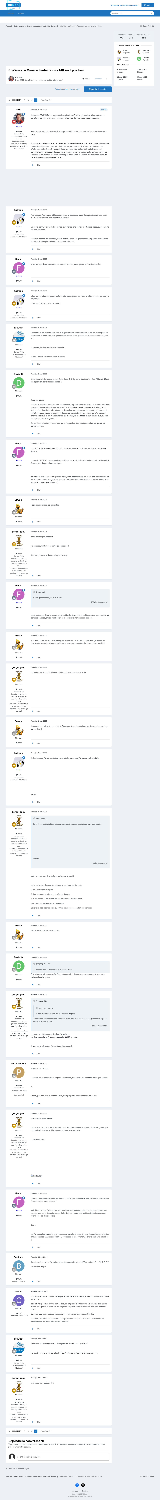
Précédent (17, 100)
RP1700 (18, 327)
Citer (38, 165)
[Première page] (9, 100)
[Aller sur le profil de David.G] (18, 382)
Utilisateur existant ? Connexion (124, 5)
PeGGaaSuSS (18, 1063)
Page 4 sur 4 (46, 100)
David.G (18, 374)
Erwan (18, 500)
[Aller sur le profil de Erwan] (18, 508)
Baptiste (18, 1257)
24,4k (19, 554)
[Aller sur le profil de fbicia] (18, 268)
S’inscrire (148, 5)
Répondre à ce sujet (97, 89)
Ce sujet (142, 13)
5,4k (20, 396)
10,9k (20, 131)
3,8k (20, 1279)
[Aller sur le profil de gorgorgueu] (18, 540)
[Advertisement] (51, 48)
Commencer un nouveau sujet (67, 89)
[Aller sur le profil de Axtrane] (18, 218)
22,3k (19, 522)
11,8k (20, 349)
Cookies (85, 1491)
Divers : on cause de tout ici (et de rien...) (46, 80)
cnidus (18, 1291)
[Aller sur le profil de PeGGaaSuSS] (18, 1072)
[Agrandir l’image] (36, 1176)
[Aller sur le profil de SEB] (11, 78)
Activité (21, 13)
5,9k (20, 281)
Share (86, 79)
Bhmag (11, 13)
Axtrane (18, 210)
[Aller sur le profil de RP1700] (18, 336)
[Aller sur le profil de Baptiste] (18, 1266)
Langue (75, 1491)
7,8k (20, 232)
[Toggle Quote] (34, 592)
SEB (20, 77)
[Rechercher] (151, 13)
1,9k (20, 1313)
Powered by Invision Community (80, 1496)
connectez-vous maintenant (89, 1444)
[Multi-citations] (32, 165)
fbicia (18, 259)
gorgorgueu (18, 531)
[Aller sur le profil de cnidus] (18, 1300)
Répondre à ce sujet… (31, 1457)
